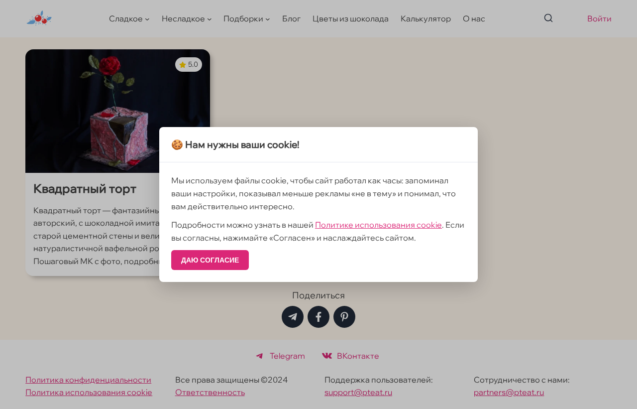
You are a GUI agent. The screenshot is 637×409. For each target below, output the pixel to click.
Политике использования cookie (378, 225)
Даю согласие (210, 260)
